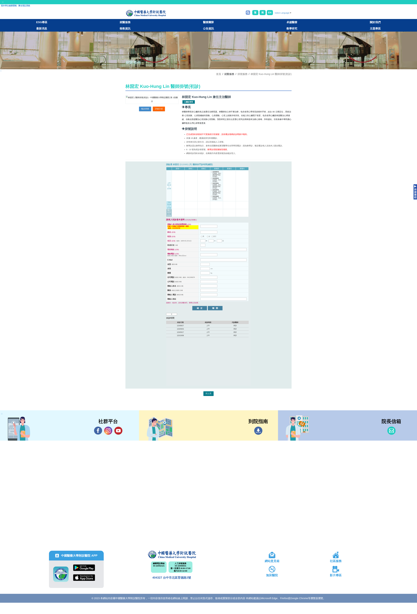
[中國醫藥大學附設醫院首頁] (145, 13)
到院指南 (258, 431)
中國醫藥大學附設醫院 (172, 555)
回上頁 (208, 393)
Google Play (84, 569)
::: (3, 2)
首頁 (218, 74)
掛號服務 (242, 74)
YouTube (118, 431)
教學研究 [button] (291, 28)
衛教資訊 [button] (125, 28)
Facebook (98, 431)
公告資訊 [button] (208, 28)
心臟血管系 (188, 102)
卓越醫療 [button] (291, 22)
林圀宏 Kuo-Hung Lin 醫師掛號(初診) (271, 74)
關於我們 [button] (375, 22)
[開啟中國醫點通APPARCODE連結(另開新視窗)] (61, 574)
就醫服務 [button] (125, 22)
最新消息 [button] (41, 28)
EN (269, 12)
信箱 (391, 431)
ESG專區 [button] (41, 22)
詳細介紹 (159, 109)
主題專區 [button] (375, 28)
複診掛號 (145, 109)
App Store (84, 579)
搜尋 (248, 12)
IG (108, 431)
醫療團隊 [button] (208, 22)
